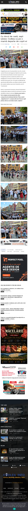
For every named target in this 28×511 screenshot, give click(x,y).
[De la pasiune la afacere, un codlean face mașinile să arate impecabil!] (4, 431)
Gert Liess (9, 251)
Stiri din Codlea (7, 33)
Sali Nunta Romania (13, 497)
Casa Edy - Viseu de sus (22, 497)
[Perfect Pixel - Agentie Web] (14, 280)
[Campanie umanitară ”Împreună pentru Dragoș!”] (4, 419)
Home (4, 488)
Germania (3, 251)
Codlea (2, 33)
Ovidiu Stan (7, 44)
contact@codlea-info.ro (17, 482)
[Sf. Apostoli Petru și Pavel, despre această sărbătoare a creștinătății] (4, 450)
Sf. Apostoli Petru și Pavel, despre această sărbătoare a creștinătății (17, 450)
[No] (26, 506)
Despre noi (10, 488)
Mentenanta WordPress (17, 493)
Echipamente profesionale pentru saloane (11, 498)
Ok (14, 508)
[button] (26, 2)
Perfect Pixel (9, 493)
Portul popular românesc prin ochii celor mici (13, 303)
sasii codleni (16, 251)
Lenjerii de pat (22, 498)
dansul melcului (18, 249)
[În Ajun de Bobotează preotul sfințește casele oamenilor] (4, 459)
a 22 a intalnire (10, 249)
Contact (22, 488)
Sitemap (17, 488)
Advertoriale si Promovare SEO (17, 495)
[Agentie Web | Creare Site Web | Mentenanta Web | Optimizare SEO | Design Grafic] (14, 246)
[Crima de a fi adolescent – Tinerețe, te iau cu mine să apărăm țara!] (4, 438)
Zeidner (22, 251)
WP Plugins (6, 497)
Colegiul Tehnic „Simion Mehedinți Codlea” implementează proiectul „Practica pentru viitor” (12, 310)
